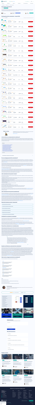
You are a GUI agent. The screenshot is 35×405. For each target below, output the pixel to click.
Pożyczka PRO (9, 20)
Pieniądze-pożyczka (10, 44)
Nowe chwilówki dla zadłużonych (29, 188)
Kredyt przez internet (4, 300)
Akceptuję (1, 404)
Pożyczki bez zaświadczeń (5, 306)
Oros (8, 87)
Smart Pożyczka (9, 92)
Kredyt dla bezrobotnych (5, 302)
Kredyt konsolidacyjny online (5, 298)
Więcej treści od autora (15, 133)
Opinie (6, 117)
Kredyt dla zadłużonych (4, 297)
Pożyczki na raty (4, 301)
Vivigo (8, 35)
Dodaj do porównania (30, 32)
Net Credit (9, 106)
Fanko (8, 64)
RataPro (9, 54)
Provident (9, 25)
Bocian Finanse (9, 111)
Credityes (9, 49)
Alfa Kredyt (9, 101)
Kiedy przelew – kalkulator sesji (5, 304)
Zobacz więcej (6, 316)
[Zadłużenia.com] (4, 1)
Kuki (8, 78)
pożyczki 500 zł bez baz (20, 200)
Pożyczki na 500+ (4, 303)
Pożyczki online (24, 165)
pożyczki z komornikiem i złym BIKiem (21, 224)
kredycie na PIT (12, 251)
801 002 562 (14, 1)
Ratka (8, 30)
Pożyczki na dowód (4, 299)
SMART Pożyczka (4, 267)
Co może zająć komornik (5, 305)
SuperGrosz (9, 59)
